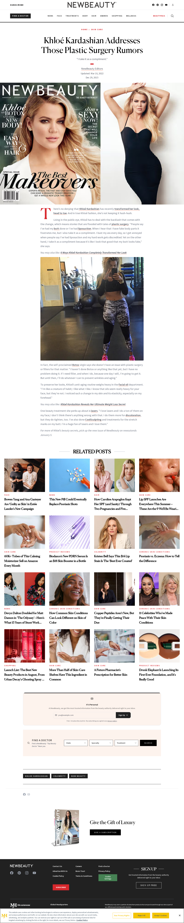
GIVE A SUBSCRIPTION (105, 832)
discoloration (133, 415)
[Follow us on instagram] (162, 5)
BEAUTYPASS (159, 16)
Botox (75, 364)
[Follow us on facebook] (153, 5)
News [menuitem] (50, 16)
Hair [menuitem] (94, 16)
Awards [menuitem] (104, 16)
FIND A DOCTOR (20, 16)
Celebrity (100, 552)
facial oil (123, 384)
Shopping (10, 665)
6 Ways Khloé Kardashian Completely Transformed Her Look (94, 252)
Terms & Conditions (84, 876)
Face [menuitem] (59, 16)
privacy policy (112, 721)
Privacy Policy (104, 871)
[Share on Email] (28, 794)
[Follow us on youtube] (166, 5)
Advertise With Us (60, 871)
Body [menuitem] (85, 16)
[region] (92, 915)
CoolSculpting (93, 419)
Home (84, 29)
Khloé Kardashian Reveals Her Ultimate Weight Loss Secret (93, 404)
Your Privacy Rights (121, 915)
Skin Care (97, 29)
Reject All (141, 915)
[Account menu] (173, 5)
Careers (79, 866)
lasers (94, 410)
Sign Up (122, 715)
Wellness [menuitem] (131, 16)
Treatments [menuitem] (72, 16)
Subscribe (17, 5)
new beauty (78, 776)
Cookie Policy (58, 876)
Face (7, 495)
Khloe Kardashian (36, 776)
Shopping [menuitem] (117, 16)
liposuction (84, 228)
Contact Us (57, 866)
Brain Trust (80, 871)
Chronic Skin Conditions (154, 552)
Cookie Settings (108, 877)
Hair (96, 495)
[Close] (180, 915)
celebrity (59, 776)
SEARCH (148, 743)
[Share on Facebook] (24, 794)
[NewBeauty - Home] (92, 5)
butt (57, 228)
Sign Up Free (148, 885)
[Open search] (172, 16)
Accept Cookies (160, 915)
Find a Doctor (104, 866)
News (52, 495)
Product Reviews (59, 552)
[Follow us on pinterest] (158, 5)
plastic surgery (120, 224)
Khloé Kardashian (89, 208)
